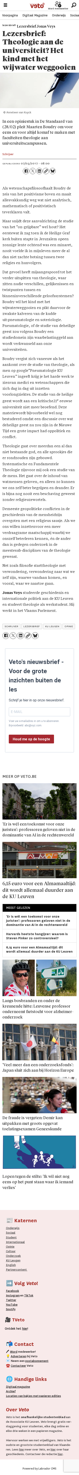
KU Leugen (13, 1260)
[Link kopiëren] (46, 171)
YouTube (12, 1304)
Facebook (12, 1291)
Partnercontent (16, 1269)
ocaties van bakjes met (23, 1396)
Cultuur (11, 1251)
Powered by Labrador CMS (39, 1468)
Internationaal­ (15, 1242)
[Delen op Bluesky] (52, 171)
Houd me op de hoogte (31, 739)
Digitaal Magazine (35, 15)
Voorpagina (10, 15)
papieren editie (49, 1396)
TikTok (28, 1295)
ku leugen (52, 626)
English (11, 1265)
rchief (11, 1391)
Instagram (13, 1295)
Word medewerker (58, 8)
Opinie (10, 1246)
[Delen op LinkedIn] (39, 171)
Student (11, 1237)
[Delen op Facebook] (26, 171)
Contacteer (18, 1366)
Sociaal (10, 1232)
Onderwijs (59, 15)
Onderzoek (13, 1256)
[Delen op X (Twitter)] (33, 171)
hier (21, 1449)
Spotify (11, 1309)
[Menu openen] (5, 5)
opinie (69, 626)
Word (13, 1352)
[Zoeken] (73, 5)
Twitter (11, 1300)
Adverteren (18, 1356)
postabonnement (36, 1361)
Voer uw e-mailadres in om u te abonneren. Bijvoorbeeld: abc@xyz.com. (34, 723)
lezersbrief (31, 626)
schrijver (11, 626)
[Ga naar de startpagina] (37, 5)
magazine (19, 1387)
